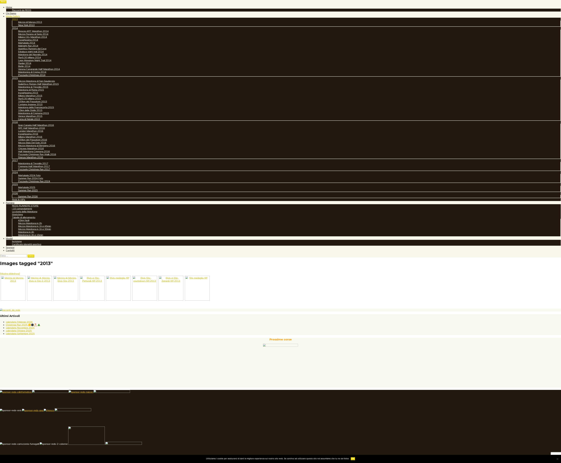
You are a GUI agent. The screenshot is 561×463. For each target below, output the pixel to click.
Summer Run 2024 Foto (30, 178)
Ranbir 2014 (24, 63)
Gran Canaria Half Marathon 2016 (36, 125)
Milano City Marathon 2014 (32, 36)
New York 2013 (26, 25)
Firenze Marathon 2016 (30, 157)
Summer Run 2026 (28, 196)
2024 (15, 172)
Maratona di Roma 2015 (31, 89)
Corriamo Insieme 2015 (30, 104)
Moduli (9, 238)
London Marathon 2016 (30, 130)
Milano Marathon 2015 (30, 95)
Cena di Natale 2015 (29, 119)
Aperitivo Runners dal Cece (32, 48)
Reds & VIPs (18, 199)
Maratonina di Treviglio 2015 (33, 86)
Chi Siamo (11, 13)
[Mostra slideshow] (10, 273)
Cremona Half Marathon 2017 (34, 166)
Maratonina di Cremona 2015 (33, 113)
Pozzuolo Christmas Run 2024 (34, 181)
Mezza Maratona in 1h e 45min (34, 226)
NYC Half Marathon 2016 (31, 128)
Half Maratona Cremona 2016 (34, 151)
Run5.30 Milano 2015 (29, 98)
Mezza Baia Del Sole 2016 (32, 142)
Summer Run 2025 (28, 190)
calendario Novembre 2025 (20, 327)
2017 (15, 160)
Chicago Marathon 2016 (31, 148)
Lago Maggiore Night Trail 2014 (34, 60)
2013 (15, 19)
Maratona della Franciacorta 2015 (36, 107)
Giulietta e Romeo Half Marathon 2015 (38, 83)
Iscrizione (17, 241)
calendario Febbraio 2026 (19, 321)
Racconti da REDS (21, 10)
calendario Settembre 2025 (20, 333)
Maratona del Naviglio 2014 (32, 54)
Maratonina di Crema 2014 (32, 72)
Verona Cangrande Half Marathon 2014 (39, 69)
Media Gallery (13, 16)
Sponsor (10, 247)
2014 (15, 28)
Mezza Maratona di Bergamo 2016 (36, 145)
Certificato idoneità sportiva (26, 244)
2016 (15, 122)
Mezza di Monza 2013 (30, 22)
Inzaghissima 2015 (28, 92)
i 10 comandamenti (22, 208)
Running (10, 202)
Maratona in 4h (26, 231)
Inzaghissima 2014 (28, 39)
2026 (15, 193)
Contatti (10, 250)
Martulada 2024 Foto (29, 175)
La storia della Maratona (24, 211)
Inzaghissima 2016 (28, 133)
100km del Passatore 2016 (32, 139)
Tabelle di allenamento (23, 217)
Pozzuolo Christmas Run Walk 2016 (37, 154)
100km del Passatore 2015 (32, 101)
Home (9, 7)
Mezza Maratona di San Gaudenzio (36, 81)
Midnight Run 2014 (28, 45)
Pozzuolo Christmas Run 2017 (34, 169)
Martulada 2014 (26, 42)
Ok (353, 458)
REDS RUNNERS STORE (25, 205)
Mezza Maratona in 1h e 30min (34, 229)
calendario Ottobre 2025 (19, 330)
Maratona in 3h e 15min (30, 234)
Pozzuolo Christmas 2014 (31, 74)
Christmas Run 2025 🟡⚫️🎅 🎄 (23, 324)
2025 (15, 184)
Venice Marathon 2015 (30, 116)
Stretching (17, 214)
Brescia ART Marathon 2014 (33, 31)
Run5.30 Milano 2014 (29, 57)
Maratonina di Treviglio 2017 (33, 163)
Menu (3, 2)
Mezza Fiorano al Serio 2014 (33, 34)
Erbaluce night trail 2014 (31, 51)
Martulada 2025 (26, 187)
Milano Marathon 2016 (30, 136)
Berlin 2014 (24, 66)
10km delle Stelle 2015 (30, 110)
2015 (15, 78)
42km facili (23, 220)
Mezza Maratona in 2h (30, 223)
